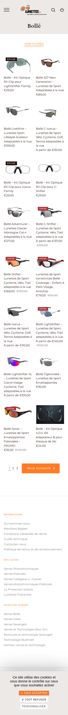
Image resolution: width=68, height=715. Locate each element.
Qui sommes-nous (17, 523)
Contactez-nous (15, 544)
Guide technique (15, 539)
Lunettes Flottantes (17, 594)
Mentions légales (15, 528)
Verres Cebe (12, 619)
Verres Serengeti (15, 624)
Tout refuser (35, 699)
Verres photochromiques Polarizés (28, 584)
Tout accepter (35, 693)
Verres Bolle (12, 614)
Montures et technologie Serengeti (28, 634)
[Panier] (62, 10)
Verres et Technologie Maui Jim (26, 629)
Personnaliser (34, 706)
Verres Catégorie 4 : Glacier (23, 579)
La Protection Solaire (18, 589)
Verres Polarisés (15, 574)
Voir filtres (34, 43)
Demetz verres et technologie (24, 645)
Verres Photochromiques (21, 568)
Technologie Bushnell (19, 640)
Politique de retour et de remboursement (33, 549)
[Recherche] (53, 10)
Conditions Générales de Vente (25, 534)
